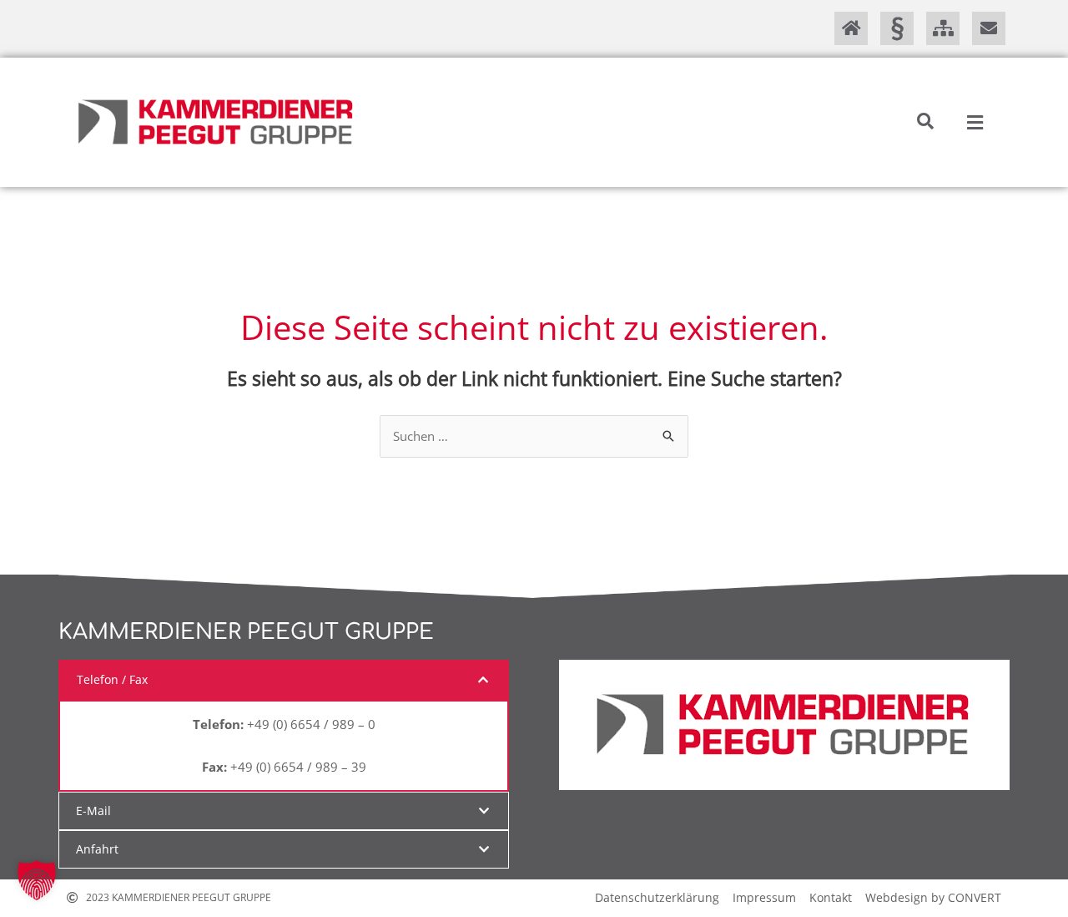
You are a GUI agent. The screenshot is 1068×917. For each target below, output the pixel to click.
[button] (925, 121)
